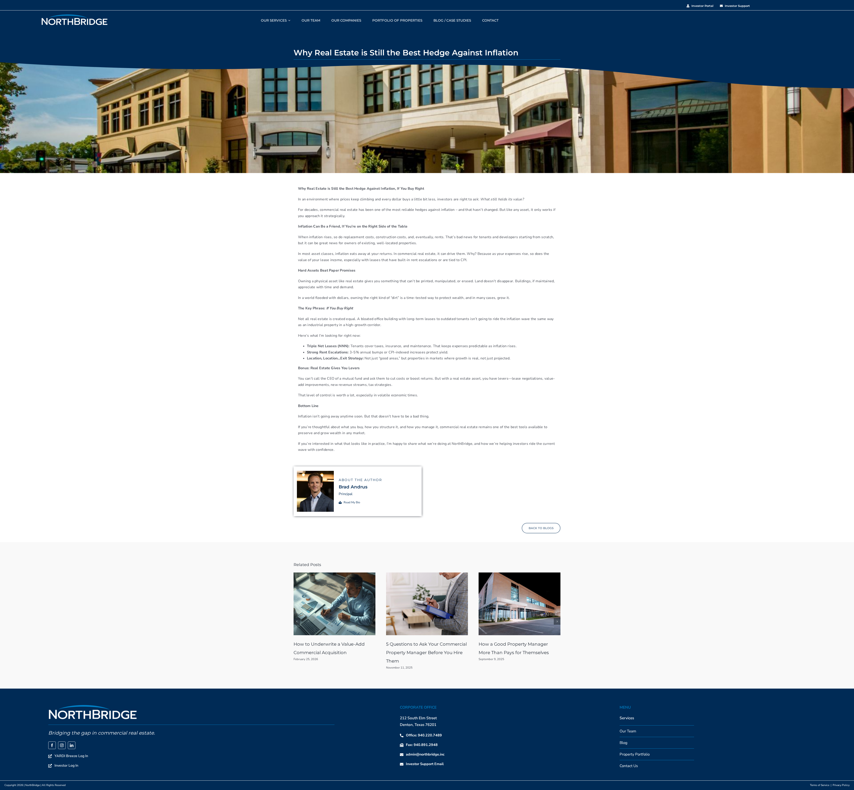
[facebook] (52, 745)
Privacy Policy (841, 785)
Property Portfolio (635, 754)
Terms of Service (819, 785)
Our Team (628, 731)
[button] (297, 621)
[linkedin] (71, 745)
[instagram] (62, 745)
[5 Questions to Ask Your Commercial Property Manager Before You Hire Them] (427, 574)
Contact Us (629, 765)
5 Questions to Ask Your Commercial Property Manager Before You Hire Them (426, 652)
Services (627, 718)
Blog (623, 742)
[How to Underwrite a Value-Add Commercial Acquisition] (334, 574)
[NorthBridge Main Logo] (74, 15)
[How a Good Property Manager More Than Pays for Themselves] (519, 574)
